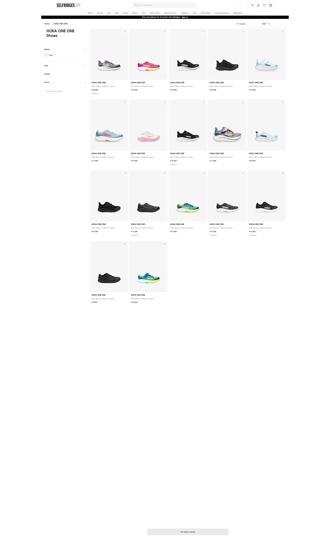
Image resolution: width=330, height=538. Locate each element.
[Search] (136, 5)
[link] (109, 86)
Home (47, 23)
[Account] (258, 5)
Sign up (185, 17)
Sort (264, 23)
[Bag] (270, 5)
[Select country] (252, 5)
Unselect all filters (54, 91)
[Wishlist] (264, 5)
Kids (52, 55)
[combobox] (167, 5)
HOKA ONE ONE (61, 23)
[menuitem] (90, 12)
